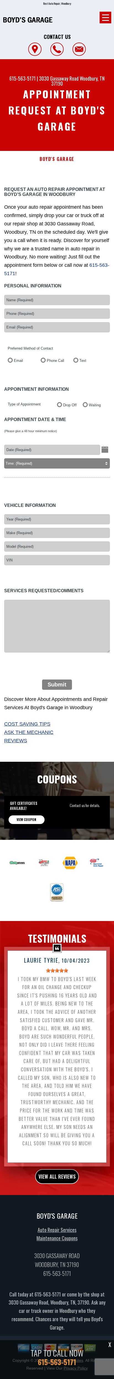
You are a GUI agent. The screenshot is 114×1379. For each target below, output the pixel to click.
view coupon (26, 819)
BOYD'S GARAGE (57, 159)
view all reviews (57, 1176)
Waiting (95, 405)
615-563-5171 (22, 78)
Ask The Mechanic (28, 732)
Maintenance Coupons (57, 1238)
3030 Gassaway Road (59, 78)
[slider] (57, 970)
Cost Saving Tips (27, 724)
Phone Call (55, 361)
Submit (57, 684)
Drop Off (70, 405)
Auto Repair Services (57, 1229)
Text (82, 361)
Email (18, 361)
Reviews (15, 740)
